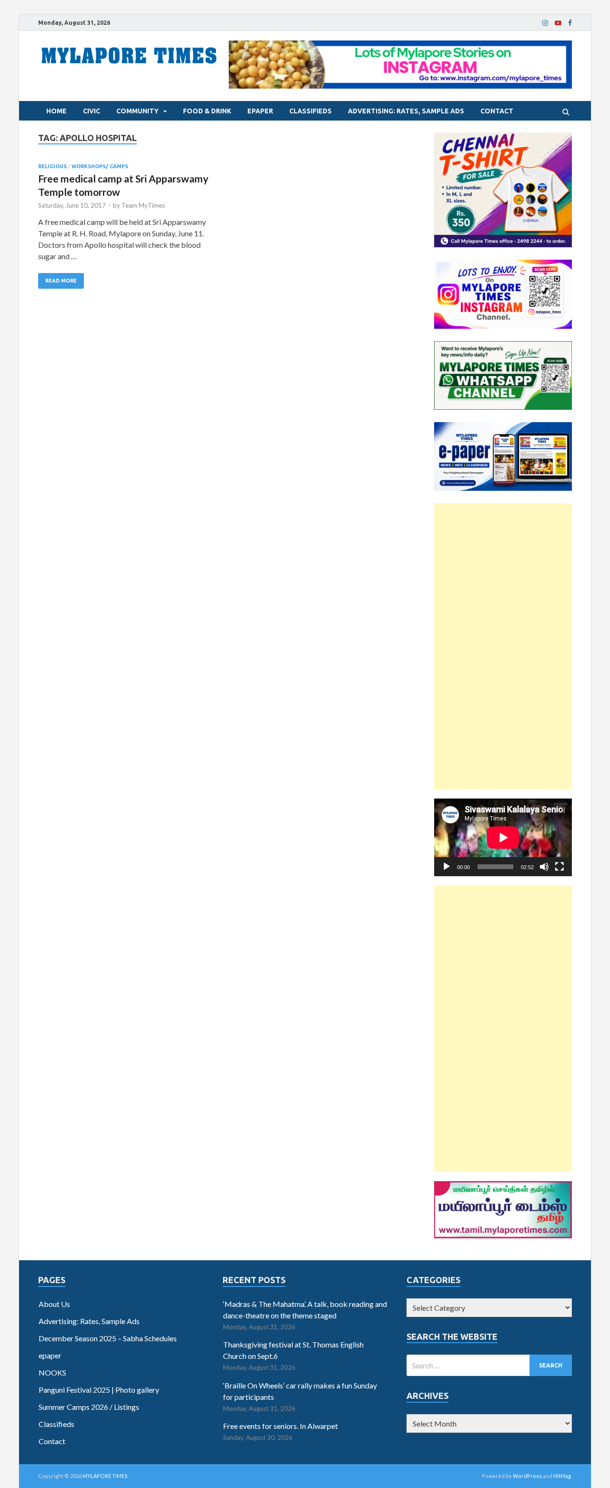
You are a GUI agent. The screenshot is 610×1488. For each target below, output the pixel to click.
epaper (260, 111)
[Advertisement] (503, 646)
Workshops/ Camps (99, 166)
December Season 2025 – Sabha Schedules (108, 1338)
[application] (503, 837)
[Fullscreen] (559, 866)
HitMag (562, 1476)
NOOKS (52, 1372)
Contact (496, 111)
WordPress (527, 1476)
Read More (61, 280)
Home (56, 111)
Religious (52, 166)
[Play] (446, 866)
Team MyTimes (143, 205)
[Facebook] (570, 23)
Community (137, 111)
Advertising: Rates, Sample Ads (406, 111)
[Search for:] (489, 1365)
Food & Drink (207, 111)
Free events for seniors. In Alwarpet (280, 1425)
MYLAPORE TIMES (105, 1476)
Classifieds (310, 111)
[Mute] (544, 866)
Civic (91, 111)
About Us (54, 1303)
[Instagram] (545, 23)
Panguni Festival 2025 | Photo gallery (99, 1389)
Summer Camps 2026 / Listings (89, 1406)
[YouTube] (558, 23)
